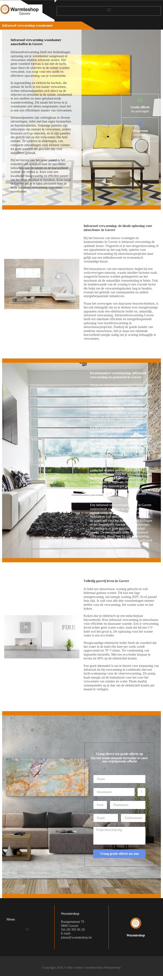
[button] (108, 9)
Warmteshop (135, 935)
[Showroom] (140, 124)
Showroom (140, 131)
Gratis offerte (140, 107)
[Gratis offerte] (140, 100)
